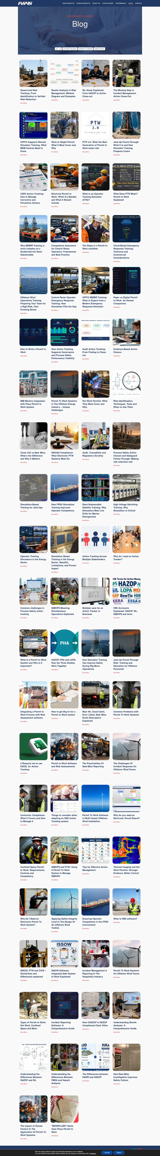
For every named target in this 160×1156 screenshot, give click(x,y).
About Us (96, 3)
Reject (119, 1153)
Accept (107, 1153)
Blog (131, 3)
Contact (138, 3)
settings (93, 1154)
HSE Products (68, 3)
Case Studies (107, 3)
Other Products (83, 3)
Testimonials (121, 3)
